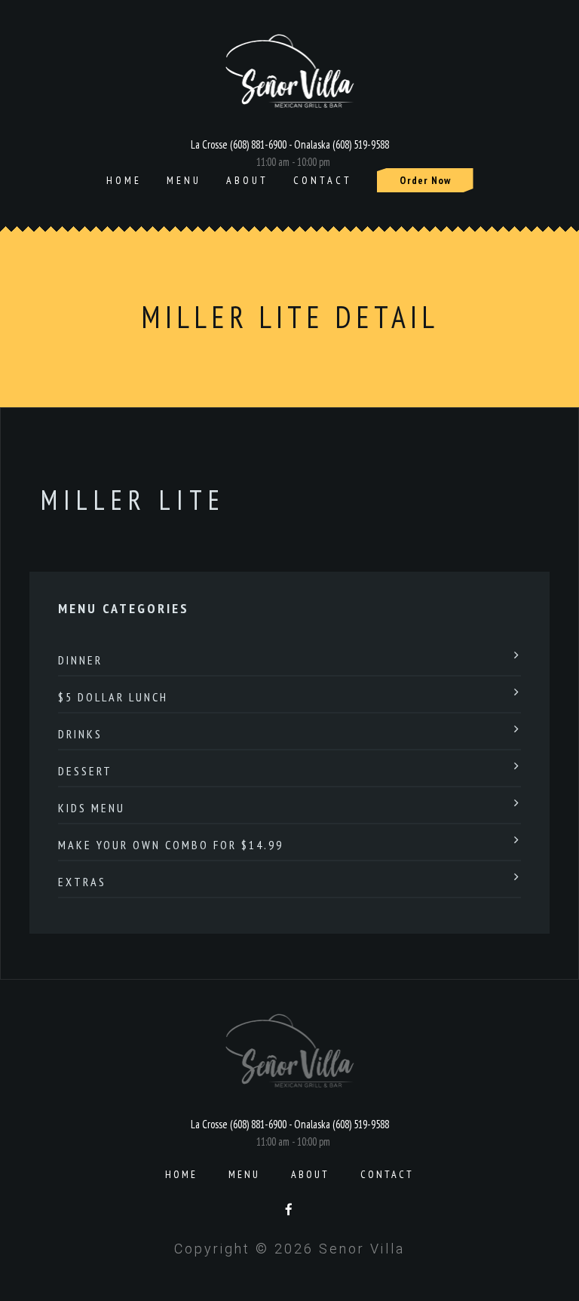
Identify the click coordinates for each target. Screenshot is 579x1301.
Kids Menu (91, 807)
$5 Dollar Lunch (113, 696)
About (247, 180)
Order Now (425, 180)
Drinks (80, 733)
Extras (82, 881)
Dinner (80, 659)
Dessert (85, 770)
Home (124, 180)
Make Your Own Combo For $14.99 (170, 844)
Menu (184, 180)
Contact (322, 180)
